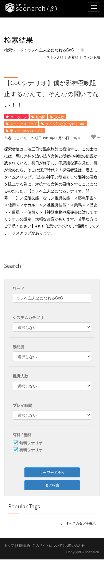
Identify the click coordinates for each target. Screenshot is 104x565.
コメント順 (91, 56)
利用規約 (23, 545)
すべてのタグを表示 (79, 523)
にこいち (19, 137)
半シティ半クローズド (26, 130)
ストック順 (55, 56)
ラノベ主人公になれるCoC (65, 123)
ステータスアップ (23, 123)
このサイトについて (47, 545)
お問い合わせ (75, 545)
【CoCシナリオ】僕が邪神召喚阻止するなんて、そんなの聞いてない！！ (51, 93)
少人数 (59, 116)
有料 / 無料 (22, 434)
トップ (9, 545)
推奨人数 (20, 375)
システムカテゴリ (28, 317)
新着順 (73, 56)
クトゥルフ (18, 116)
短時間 (40, 116)
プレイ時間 (22, 405)
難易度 (18, 346)
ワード (18, 288)
